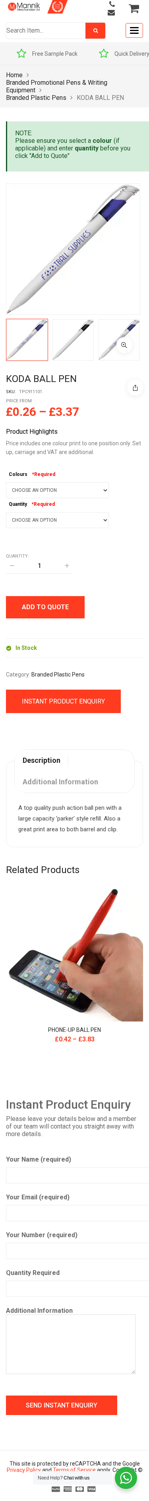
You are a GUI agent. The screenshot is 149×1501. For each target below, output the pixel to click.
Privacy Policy (24, 1470)
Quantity (18, 504)
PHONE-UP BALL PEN (74, 1030)
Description (41, 760)
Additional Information (39, 1310)
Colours (18, 474)
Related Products (42, 869)
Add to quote (45, 607)
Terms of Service (74, 1470)
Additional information (60, 782)
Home (14, 75)
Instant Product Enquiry (63, 701)
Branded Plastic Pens (36, 97)
